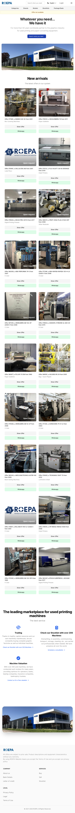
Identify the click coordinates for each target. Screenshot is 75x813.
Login (61, 3)
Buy (40, 773)
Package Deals (59, 8)
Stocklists (46, 8)
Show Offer (20, 126)
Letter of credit (8, 781)
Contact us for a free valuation (17, 680)
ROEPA (35, 809)
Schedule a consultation (55, 650)
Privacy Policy (8, 792)
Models (35, 8)
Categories (15, 8)
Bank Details (7, 777)
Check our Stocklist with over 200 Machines (17, 647)
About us (6, 773)
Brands (25, 8)
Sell (40, 777)
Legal (5, 796)
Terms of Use (8, 800)
